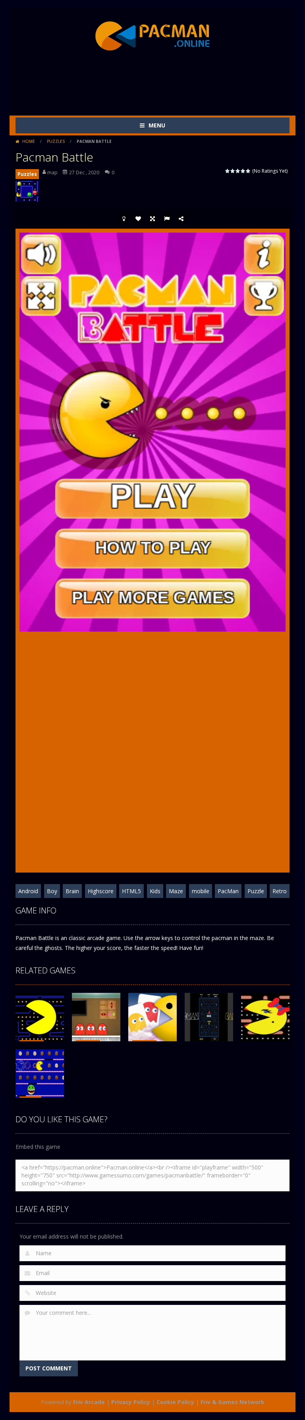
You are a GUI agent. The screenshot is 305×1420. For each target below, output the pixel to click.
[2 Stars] (233, 171)
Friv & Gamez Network (232, 1402)
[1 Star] (227, 171)
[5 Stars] (248, 171)
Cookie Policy (175, 1402)
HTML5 (131, 891)
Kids (155, 891)
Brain (72, 891)
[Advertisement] (160, 84)
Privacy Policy (130, 1402)
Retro (279, 891)
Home (28, 141)
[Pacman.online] (152, 36)
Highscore (101, 891)
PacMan (228, 891)
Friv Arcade (89, 1402)
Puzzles (56, 141)
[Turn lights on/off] (124, 219)
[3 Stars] (238, 171)
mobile (200, 891)
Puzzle (255, 891)
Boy (52, 891)
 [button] (167, 219)
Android (28, 891)
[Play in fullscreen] (152, 219)
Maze (176, 891)
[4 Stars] (243, 171)
